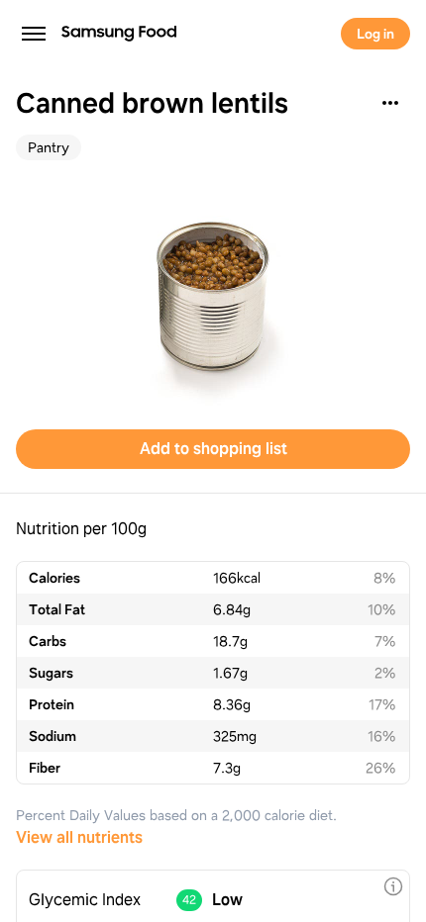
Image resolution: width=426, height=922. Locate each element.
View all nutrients (79, 837)
